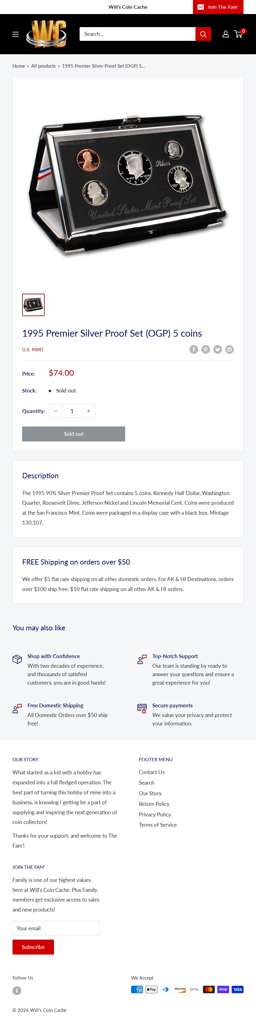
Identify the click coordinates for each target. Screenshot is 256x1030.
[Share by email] (229, 349)
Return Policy (154, 804)
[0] (238, 34)
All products (43, 66)
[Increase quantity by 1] (88, 410)
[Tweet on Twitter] (217, 349)
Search (146, 782)
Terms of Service (158, 824)
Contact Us (152, 772)
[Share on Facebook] (194, 349)
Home (18, 66)
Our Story (150, 793)
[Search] (203, 34)
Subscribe (33, 947)
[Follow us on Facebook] (16, 990)
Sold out (74, 434)
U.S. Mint (33, 349)
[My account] (226, 34)
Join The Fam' (223, 7)
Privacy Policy (155, 814)
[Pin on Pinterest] (205, 349)
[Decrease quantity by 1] (55, 410)
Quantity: (33, 411)
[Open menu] (15, 34)
